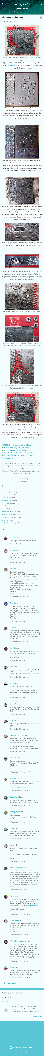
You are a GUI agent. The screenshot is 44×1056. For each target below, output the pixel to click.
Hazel (12, 967)
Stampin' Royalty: (6, 520)
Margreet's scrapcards (22, 6)
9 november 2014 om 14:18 (19, 660)
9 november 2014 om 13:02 (19, 621)
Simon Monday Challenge (8, 508)
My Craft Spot (5, 506)
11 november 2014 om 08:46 (20, 914)
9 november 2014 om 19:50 (19, 698)
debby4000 (14, 758)
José (12, 627)
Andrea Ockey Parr (16, 868)
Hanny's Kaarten (12, 65)
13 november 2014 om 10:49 (20, 961)
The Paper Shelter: (6, 517)
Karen (12, 896)
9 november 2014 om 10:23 (19, 563)
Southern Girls (5, 511)
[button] (41, 18)
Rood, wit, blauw (8, 997)
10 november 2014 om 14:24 (20, 822)
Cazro (12, 667)
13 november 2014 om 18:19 (20, 978)
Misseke (13, 603)
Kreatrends (34, 58)
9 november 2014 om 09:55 (19, 544)
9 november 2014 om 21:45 (19, 729)
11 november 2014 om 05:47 (20, 890)
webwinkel (22, 429)
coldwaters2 (14, 920)
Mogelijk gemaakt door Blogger (23, 1048)
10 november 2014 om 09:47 (20, 772)
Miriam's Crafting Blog (7, 514)
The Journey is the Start (18, 787)
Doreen (12, 537)
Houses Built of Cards (18, 735)
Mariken (13, 721)
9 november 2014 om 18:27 (19, 677)
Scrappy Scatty (15, 812)
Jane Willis (14, 550)
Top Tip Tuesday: (6, 503)
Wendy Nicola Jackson (18, 941)
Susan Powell (15, 797)
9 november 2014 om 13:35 (19, 642)
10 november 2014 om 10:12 (20, 791)
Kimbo (12, 683)
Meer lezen (37, 1016)
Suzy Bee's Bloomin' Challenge (9, 523)
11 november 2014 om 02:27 (20, 861)
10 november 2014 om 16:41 (20, 839)
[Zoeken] (41, 4)
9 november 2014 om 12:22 (19, 597)
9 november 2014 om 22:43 (19, 752)
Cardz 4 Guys (5, 497)
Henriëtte (13, 648)
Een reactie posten (10, 983)
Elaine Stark (14, 704)
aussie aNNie (14, 778)
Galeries (28, 1052)
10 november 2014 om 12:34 (20, 805)
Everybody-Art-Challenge (8, 500)
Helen (12, 845)
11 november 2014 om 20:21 (20, 935)
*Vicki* (12, 828)
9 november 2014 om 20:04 (19, 714)
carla (12, 569)
